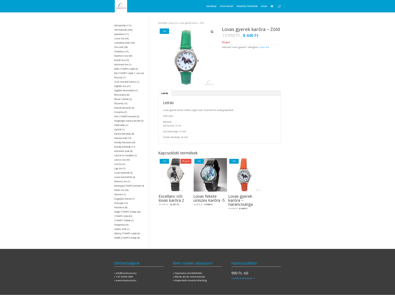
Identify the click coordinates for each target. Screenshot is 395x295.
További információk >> (243, 278)
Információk (226, 6)
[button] (212, 32)
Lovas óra (173, 23)
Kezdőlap (211, 6)
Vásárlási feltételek (247, 6)
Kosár (264, 6)
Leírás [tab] (164, 93)
